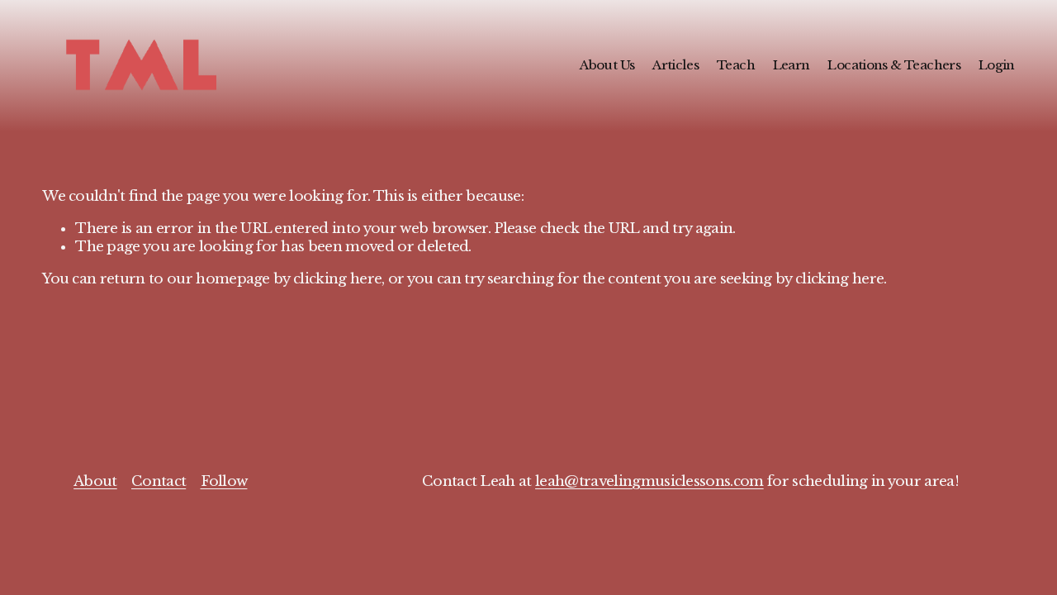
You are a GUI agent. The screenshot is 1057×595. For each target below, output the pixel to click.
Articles (675, 65)
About (95, 481)
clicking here (337, 279)
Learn (791, 65)
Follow (224, 481)
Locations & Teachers (893, 65)
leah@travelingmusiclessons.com (649, 481)
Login (997, 65)
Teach (736, 65)
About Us (607, 65)
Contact (158, 481)
